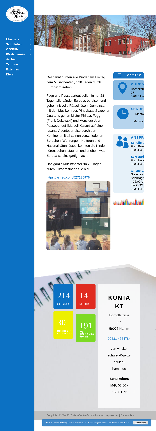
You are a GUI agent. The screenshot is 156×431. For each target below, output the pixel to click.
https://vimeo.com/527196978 (68, 177)
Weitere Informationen (120, 423)
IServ (10, 74)
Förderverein (15, 54)
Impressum (111, 415)
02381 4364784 (119, 339)
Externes (12, 69)
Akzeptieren (140, 422)
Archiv (11, 59)
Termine (12, 64)
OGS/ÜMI (13, 49)
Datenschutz (128, 415)
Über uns (12, 39)
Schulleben (14, 44)
